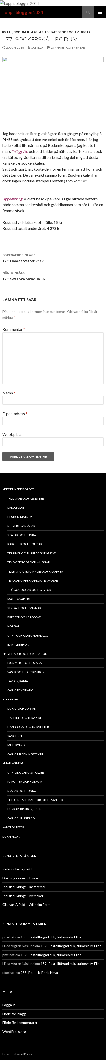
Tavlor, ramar (18, 681)
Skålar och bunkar (22, 535)
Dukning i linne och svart (21, 878)
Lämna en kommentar (68, 47)
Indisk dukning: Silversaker (22, 896)
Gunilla (37, 47)
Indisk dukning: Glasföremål (23, 887)
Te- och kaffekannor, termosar (32, 580)
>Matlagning (12, 763)
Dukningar (11, 836)
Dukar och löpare (21, 708)
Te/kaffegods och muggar (67, 32)
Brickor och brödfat (24, 617)
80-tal (7, 32)
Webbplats (12, 434)
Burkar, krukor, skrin (24, 809)
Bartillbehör (18, 644)
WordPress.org (14, 1031)
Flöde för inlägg (14, 1014)
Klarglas (35, 32)
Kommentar (13, 329)
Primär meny (100, 12)
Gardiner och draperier (25, 718)
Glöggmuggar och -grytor (29, 590)
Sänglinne (15, 736)
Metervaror (17, 745)
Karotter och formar (24, 544)
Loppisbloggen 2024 (22, 12)
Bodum (20, 32)
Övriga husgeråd (21, 818)
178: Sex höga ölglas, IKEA (23, 276)
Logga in (8, 1005)
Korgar (13, 626)
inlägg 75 (20, 151)
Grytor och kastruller (25, 772)
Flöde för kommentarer (19, 1022)
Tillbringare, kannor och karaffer (35, 571)
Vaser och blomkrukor (25, 672)
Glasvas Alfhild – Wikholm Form (26, 904)
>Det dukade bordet (18, 489)
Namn (8, 392)
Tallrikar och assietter (25, 498)
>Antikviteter (13, 827)
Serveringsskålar (21, 526)
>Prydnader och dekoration (24, 654)
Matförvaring (18, 599)
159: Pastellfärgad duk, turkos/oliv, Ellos (51, 937)
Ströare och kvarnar (24, 608)
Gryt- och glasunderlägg (27, 635)
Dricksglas (15, 507)
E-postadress (14, 413)
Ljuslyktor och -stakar (25, 663)
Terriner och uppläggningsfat (31, 553)
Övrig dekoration (21, 690)
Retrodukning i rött (17, 869)
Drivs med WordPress (17, 1054)
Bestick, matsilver (21, 517)
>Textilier (10, 699)
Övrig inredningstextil (25, 754)
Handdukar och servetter (28, 727)
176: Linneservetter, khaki (23, 258)
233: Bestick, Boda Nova (39, 972)
